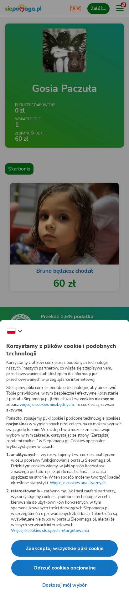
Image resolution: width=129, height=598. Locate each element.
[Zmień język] (14, 331)
